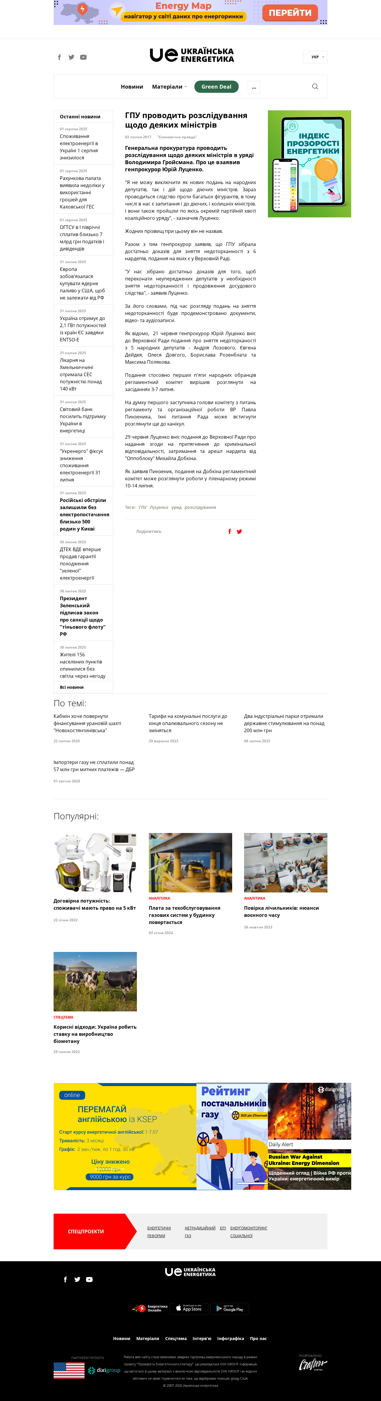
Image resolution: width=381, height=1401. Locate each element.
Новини (132, 86)
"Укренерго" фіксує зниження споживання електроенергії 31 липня (81, 465)
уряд (176, 507)
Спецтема (176, 1338)
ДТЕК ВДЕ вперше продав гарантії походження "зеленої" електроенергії (80, 563)
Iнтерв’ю (202, 1338)
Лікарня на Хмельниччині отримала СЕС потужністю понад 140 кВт (81, 374)
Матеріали (167, 86)
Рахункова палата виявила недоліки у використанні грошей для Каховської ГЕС (82, 192)
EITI (223, 1228)
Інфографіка (230, 1338)
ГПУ (143, 507)
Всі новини (72, 687)
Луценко (159, 507)
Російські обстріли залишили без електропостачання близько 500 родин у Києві (84, 514)
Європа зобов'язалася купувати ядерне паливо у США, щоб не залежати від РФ (82, 283)
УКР (315, 56)
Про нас (258, 1338)
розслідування (200, 507)
